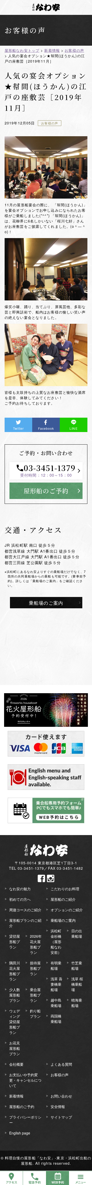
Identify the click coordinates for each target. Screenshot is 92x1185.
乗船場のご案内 (46, 602)
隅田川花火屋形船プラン (14, 971)
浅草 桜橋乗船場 (77, 984)
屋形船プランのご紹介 (25, 923)
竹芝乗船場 (76, 965)
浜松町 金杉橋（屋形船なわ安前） (56, 941)
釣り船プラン (35, 1013)
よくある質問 (61, 1064)
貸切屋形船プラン (14, 941)
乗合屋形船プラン (35, 995)
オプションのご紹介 (67, 909)
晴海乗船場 (76, 1002)
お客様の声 (49, 123)
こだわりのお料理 (65, 888)
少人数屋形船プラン (14, 995)
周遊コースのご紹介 (25, 909)
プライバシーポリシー (25, 1119)
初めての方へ (20, 899)
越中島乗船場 (56, 1002)
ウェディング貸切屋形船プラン (14, 1021)
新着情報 (16, 1096)
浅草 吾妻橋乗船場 (56, 984)
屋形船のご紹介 (63, 899)
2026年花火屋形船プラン (36, 944)
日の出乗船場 (76, 933)
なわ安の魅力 (20, 888)
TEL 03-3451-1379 (26, 868)
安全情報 (58, 1106)
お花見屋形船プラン (14, 1048)
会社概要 (16, 1064)
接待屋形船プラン (35, 968)
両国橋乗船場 (56, 1018)
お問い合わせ (61, 1096)
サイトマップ (61, 1117)
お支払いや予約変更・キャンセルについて (25, 1080)
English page (19, 1132)
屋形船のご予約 (46, 490)
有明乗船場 (56, 965)
